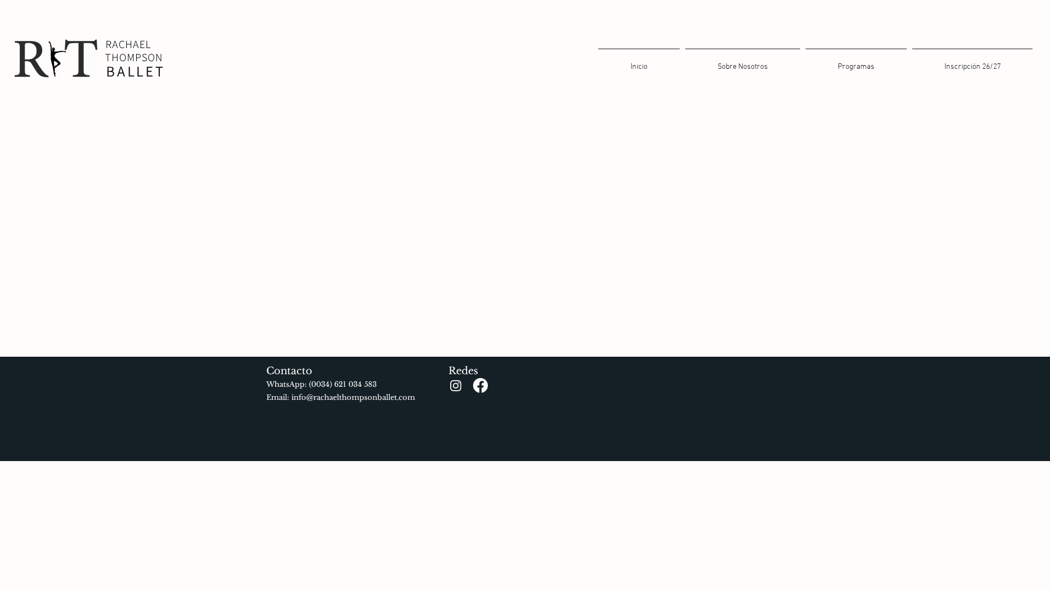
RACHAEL (128, 44)
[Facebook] (480, 385)
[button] (856, 62)
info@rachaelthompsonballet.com (353, 397)
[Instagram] (455, 385)
